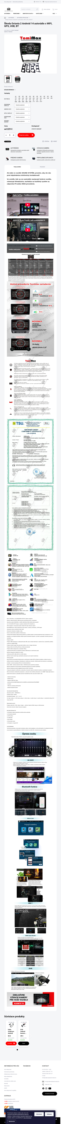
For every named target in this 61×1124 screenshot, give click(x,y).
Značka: (8, 31)
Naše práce (6, 1085)
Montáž (6, 1083)
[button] (17, 1049)
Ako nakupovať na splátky (10, 1090)
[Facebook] (43, 1088)
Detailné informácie (9, 89)
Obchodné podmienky (18, 1)
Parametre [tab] (42, 166)
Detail (23, 1043)
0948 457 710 (48, 1084)
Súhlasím (49, 1114)
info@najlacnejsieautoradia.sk (52, 1081)
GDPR (5, 1088)
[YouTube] (49, 1088)
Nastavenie (12, 1121)
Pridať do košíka (24, 135)
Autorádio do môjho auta (10, 1081)
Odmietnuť (39, 1114)
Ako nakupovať (7, 1)
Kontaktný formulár (49, 1093)
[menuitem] (8, 13)
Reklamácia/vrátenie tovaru (10, 1074)
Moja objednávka (8, 1076)
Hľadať (37, 9)
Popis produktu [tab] (17, 166)
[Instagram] (46, 1088)
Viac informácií (27, 1118)
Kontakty (6, 1078)
